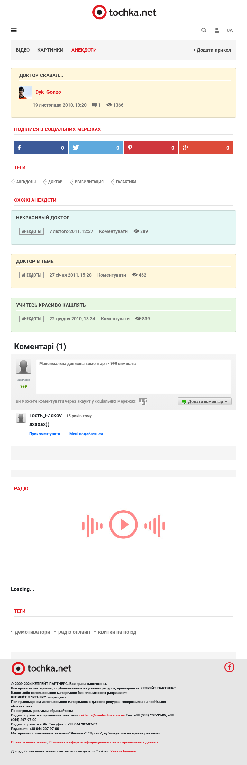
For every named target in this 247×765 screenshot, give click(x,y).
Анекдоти (84, 50)
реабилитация (89, 182)
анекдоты (26, 182)
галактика (126, 182)
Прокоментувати (44, 434)
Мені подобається (86, 434)
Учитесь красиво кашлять (51, 305)
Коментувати (114, 231)
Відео (23, 50)
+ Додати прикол (212, 50)
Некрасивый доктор (43, 218)
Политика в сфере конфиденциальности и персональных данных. (104, 742)
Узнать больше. (123, 751)
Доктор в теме (34, 261)
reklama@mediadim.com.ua (102, 715)
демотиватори (32, 632)
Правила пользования (29, 742)
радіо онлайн (74, 632)
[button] (216, 30)
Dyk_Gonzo (48, 92)
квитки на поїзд (117, 632)
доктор (55, 182)
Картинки (50, 50)
